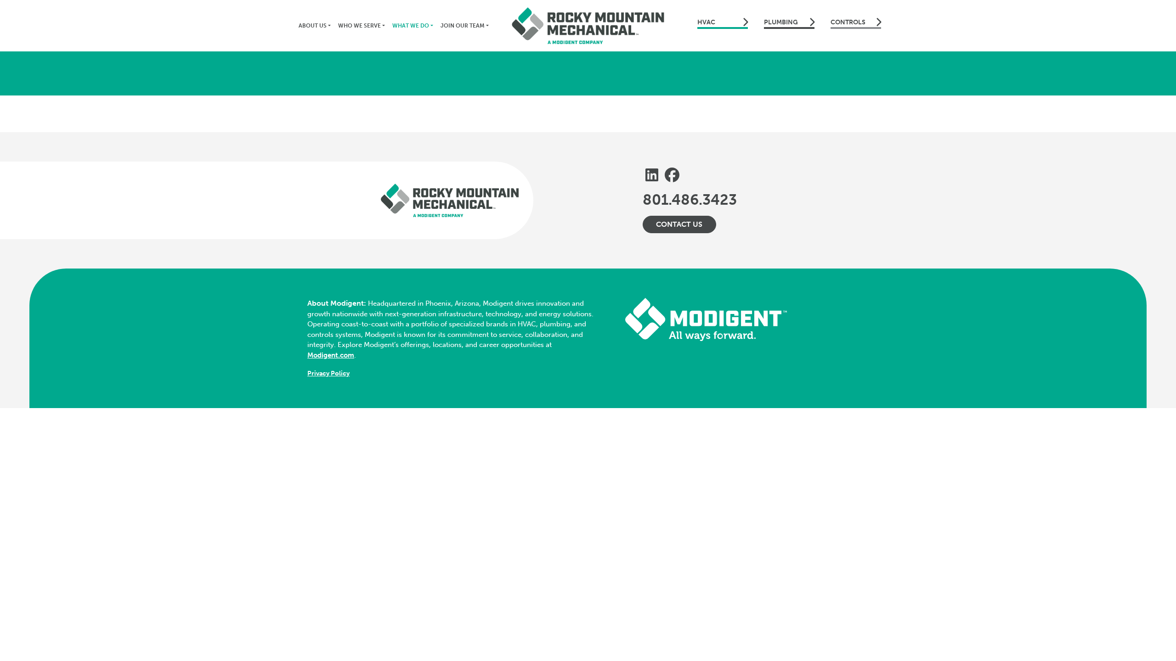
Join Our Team (463, 25)
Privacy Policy (328, 373)
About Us (313, 25)
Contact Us (679, 224)
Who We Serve (359, 25)
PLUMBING (781, 22)
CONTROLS (848, 22)
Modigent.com (330, 355)
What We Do (410, 25)
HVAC (706, 22)
